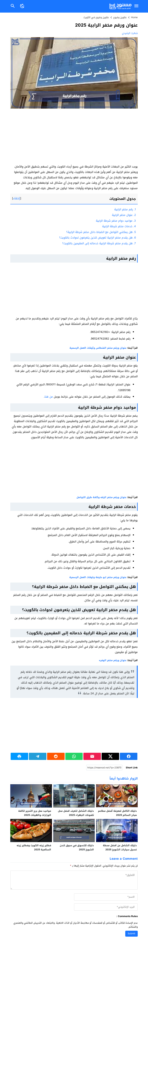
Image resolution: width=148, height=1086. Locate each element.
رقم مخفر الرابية (125, 209)
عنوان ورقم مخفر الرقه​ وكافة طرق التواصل (101, 497)
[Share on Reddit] (56, 756)
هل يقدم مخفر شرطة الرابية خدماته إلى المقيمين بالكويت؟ (99, 243)
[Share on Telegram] (37, 756)
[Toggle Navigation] (136, 6)
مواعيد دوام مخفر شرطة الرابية (116, 220)
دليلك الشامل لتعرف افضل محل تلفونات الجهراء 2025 (76, 813)
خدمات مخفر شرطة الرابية (119, 226)
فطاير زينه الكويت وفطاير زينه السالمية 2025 (34, 847)
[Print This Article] (19, 756)
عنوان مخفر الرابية (124, 214)
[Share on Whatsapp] (74, 756)
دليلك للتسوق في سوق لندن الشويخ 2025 (77, 847)
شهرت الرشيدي (130, 33)
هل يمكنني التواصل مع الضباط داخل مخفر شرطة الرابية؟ (101, 232)
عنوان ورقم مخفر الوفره (112, 660)
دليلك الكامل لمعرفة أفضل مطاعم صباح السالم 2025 (117, 813)
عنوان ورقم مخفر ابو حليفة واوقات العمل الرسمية (97, 577)
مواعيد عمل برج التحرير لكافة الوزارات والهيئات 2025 (34, 813)
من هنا (49, 396)
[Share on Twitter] (110, 756)
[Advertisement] (74, 137)
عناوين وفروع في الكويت (96, 17)
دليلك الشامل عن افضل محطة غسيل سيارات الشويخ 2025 (120, 847)
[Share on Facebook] (128, 756)
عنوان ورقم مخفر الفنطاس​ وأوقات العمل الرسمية (97, 348)
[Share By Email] (92, 756)
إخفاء (16, 198)
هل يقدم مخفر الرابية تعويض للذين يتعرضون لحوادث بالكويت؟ (97, 237)
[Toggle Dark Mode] (22, 6)
